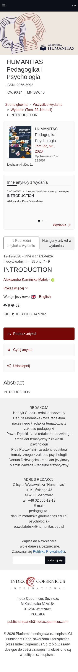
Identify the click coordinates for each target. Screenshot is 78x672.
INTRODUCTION (20, 196)
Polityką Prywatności (49, 551)
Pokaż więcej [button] (14, 288)
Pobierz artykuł (24, 334)
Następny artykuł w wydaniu (57, 243)
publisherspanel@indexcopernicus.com (37, 621)
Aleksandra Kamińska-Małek (25, 279)
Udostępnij (21, 366)
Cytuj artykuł (22, 350)
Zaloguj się (55, 560)
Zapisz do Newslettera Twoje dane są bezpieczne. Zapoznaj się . (39, 546)
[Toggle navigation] (4, 6)
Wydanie (60, 225)
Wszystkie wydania (47, 104)
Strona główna (16, 104)
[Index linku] (38, 582)
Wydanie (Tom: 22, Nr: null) (31, 110)
